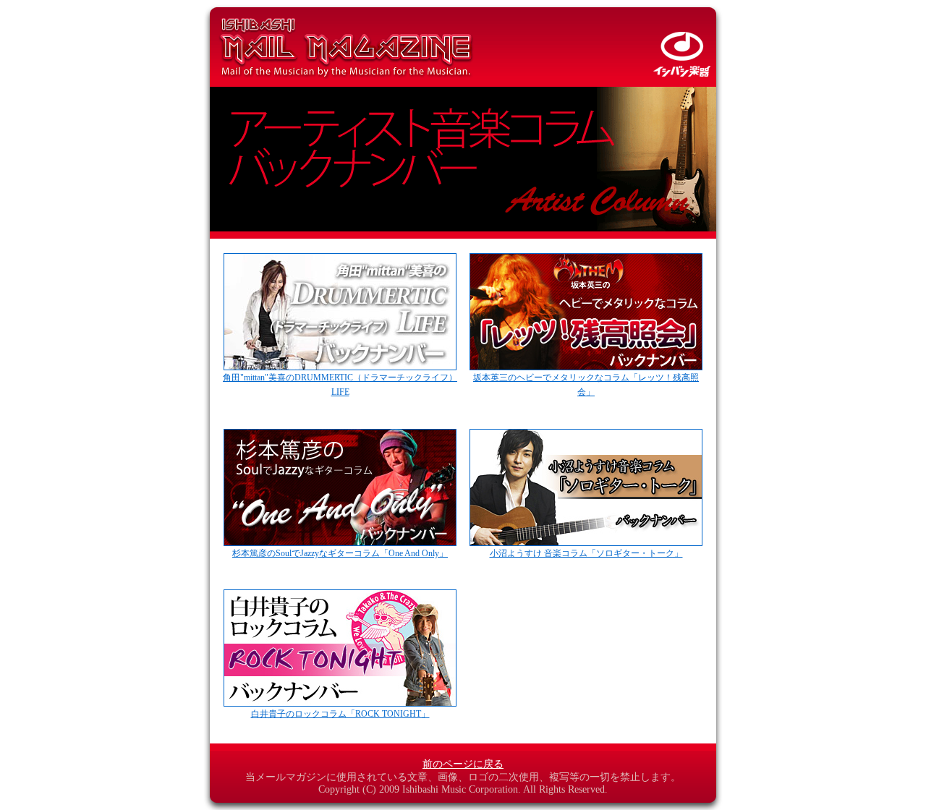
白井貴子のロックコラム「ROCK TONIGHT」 (340, 714)
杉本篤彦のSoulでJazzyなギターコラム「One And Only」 (340, 553)
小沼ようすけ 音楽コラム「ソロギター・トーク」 (586, 553)
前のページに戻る (463, 764)
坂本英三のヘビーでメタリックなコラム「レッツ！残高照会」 (586, 384)
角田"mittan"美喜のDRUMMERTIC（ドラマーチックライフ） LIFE (340, 384)
